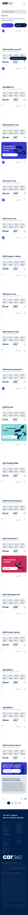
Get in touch (7, 771)
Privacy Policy (4, 907)
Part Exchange (7, 436)
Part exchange (20, 827)
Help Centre (19, 833)
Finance (18, 826)
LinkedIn (19, 841)
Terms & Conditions (16, 907)
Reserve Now (18, 30)
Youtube (18, 842)
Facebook (19, 840)
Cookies (9, 907)
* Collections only (7, 834)
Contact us (6, 154)
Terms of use (24, 907)
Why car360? (20, 825)
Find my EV (19, 823)
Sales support (20, 831)
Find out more (7, 568)
